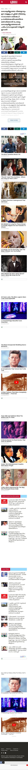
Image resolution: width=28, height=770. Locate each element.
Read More (14, 120)
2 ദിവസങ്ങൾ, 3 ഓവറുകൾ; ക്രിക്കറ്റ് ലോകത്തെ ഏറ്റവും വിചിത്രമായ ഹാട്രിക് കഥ (16, 618)
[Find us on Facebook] (1, 753)
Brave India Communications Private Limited (13, 756)
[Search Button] (26, 2)
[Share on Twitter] (11, 52)
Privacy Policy (4, 750)
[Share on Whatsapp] (17, 52)
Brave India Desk (7, 32)
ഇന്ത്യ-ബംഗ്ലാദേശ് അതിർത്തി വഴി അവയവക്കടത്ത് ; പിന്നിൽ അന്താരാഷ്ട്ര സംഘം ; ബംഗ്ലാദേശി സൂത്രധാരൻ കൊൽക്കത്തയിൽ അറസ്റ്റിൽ (17, 576)
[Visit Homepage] (13, 2)
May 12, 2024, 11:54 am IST (9, 34)
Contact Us (15, 749)
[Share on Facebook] (4, 52)
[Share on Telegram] (24, 52)
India (10, 8)
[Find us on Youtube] (5, 753)
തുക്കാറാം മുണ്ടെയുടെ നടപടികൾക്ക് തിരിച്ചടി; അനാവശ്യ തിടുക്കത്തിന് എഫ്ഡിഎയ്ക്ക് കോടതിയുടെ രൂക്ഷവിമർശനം (17, 525)
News (6, 8)
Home (2, 8)
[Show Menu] (2, 2)
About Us (8, 749)
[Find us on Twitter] (3, 753)
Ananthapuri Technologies (16, 757)
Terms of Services (14, 750)
